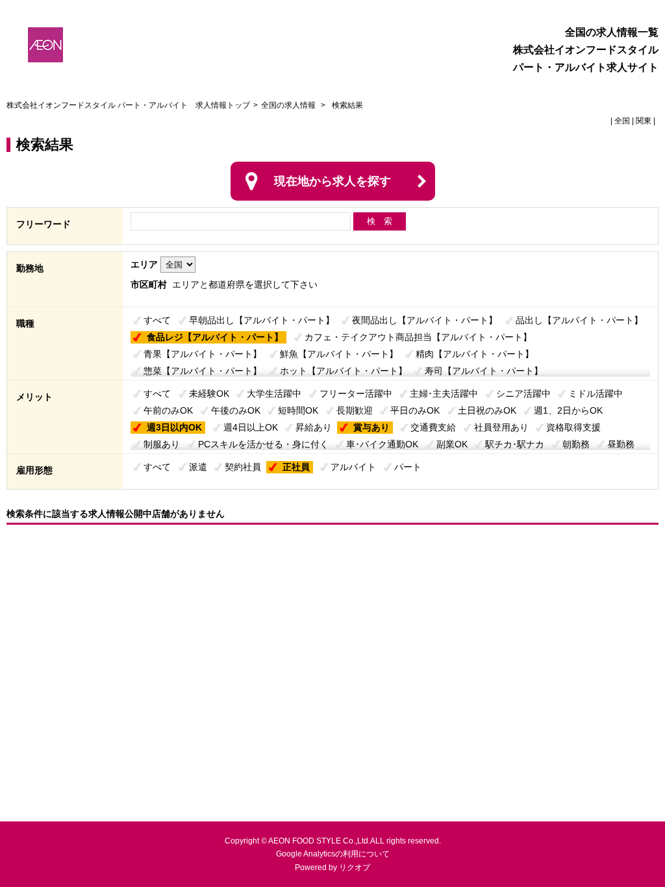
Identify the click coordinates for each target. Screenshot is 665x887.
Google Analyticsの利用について (333, 853)
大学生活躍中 (274, 393)
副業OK (452, 444)
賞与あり (371, 427)
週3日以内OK (174, 427)
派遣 (198, 467)
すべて (157, 320)
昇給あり (313, 427)
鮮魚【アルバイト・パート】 (339, 354)
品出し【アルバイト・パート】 (579, 320)
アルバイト (353, 467)
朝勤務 (576, 444)
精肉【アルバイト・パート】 (475, 354)
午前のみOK (168, 410)
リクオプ (354, 867)
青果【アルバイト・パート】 (203, 354)
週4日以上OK (250, 427)
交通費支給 (433, 427)
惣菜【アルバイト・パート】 (203, 371)
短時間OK (298, 410)
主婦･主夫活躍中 (444, 393)
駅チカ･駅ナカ (514, 444)
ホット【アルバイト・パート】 (343, 371)
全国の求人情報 (289, 105)
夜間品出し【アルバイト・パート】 (424, 320)
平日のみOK (415, 410)
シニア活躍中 (523, 393)
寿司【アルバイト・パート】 (484, 371)
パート (407, 467)
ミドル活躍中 (595, 393)
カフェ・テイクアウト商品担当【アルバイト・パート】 (418, 337)
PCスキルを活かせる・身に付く (263, 444)
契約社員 (243, 467)
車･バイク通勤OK (382, 444)
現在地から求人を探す (332, 181)
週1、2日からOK (568, 410)
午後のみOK (235, 410)
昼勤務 (620, 444)
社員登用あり (501, 427)
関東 (643, 120)
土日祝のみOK (487, 410)
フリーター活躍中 (356, 393)
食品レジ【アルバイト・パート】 (215, 337)
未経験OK (209, 393)
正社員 (296, 467)
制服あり (162, 444)
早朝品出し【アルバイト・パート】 (261, 320)
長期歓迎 (354, 410)
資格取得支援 (573, 427)
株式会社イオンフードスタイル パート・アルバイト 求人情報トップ (128, 105)
